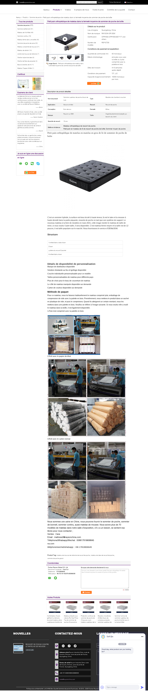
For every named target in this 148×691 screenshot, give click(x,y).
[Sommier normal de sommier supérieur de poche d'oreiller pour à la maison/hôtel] (122, 607)
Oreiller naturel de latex (24, 57)
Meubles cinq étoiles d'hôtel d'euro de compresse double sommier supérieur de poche (105, 620)
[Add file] (102, 687)
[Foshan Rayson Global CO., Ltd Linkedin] (63, 645)
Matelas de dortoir (23, 50)
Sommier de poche (36, 17)
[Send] (142, 687)
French (129, 2)
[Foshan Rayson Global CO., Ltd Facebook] (69, 645)
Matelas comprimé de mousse (26, 47)
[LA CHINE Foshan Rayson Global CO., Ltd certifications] (23, 83)
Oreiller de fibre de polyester (26, 61)
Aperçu (46, 10)
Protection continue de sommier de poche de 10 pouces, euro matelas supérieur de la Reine (88, 620)
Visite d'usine (98, 10)
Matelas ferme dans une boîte (26, 39)
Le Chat (94, 83)
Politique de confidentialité (34, 689)
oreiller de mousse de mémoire (27, 54)
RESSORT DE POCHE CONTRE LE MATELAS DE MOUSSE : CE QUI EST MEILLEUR (37, 645)
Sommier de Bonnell (23, 29)
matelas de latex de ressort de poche (102, 555)
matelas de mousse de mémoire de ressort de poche (73, 555)
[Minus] (142, 636)
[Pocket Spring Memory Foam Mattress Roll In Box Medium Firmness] (65, 39)
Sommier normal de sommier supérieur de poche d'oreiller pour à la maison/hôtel (122, 619)
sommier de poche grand (55, 558)
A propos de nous (81, 10)
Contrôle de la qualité (116, 10)
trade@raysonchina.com (27, 2)
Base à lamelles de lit (24, 64)
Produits (56, 10)
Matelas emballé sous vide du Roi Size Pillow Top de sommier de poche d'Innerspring (71, 619)
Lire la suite (29, 650)
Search (99, 2)
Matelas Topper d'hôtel (24, 68)
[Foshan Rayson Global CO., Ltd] (29, 9)
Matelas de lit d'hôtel (23, 32)
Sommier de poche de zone (26, 43)
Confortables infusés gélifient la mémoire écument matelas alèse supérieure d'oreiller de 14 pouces (54, 620)
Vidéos (68, 10)
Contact (131, 10)
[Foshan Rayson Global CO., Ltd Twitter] (75, 645)
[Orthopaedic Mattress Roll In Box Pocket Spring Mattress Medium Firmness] (61, 57)
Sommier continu (22, 36)
